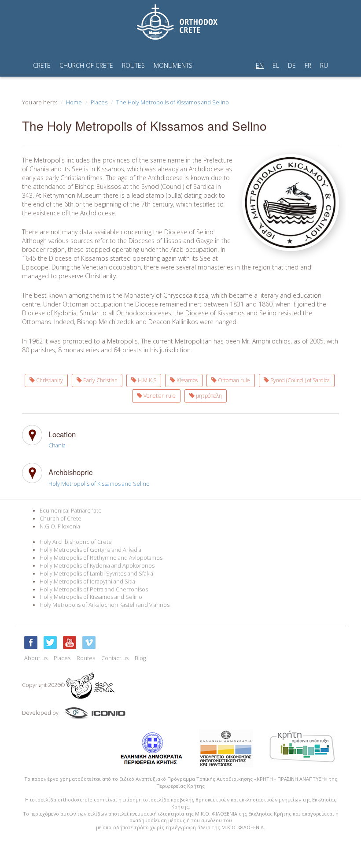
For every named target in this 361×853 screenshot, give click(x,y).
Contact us (115, 658)
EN (260, 65)
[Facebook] (30, 642)
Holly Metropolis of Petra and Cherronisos (94, 589)
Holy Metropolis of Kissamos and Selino (99, 483)
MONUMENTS (173, 65)
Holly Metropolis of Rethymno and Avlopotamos (101, 557)
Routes (86, 658)
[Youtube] (69, 642)
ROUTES (133, 65)
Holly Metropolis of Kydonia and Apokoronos (97, 565)
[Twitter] (50, 642)
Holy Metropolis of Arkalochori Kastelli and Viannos (104, 605)
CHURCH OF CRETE (86, 65)
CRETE (42, 65)
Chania (57, 445)
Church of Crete (60, 518)
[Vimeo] (89, 642)
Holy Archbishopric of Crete (76, 542)
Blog (140, 658)
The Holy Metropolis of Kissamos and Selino (172, 102)
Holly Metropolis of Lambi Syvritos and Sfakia (96, 573)
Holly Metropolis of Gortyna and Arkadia (90, 550)
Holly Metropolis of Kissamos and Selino (91, 597)
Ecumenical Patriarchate (71, 510)
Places (99, 102)
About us (36, 658)
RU (324, 65)
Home (74, 102)
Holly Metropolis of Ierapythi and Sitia (87, 581)
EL (276, 65)
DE (292, 65)
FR (308, 65)
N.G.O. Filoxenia (60, 526)
